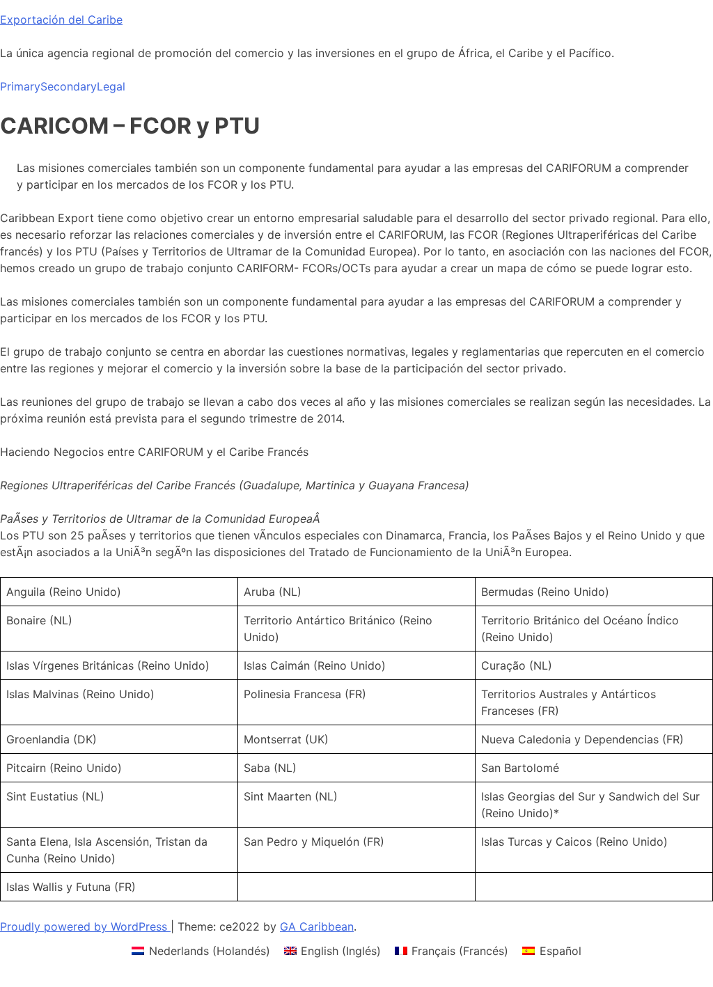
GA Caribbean (317, 926)
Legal (111, 86)
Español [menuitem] (560, 951)
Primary (20, 86)
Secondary (68, 86)
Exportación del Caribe (61, 19)
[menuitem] (200, 950)
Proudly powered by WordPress (85, 926)
